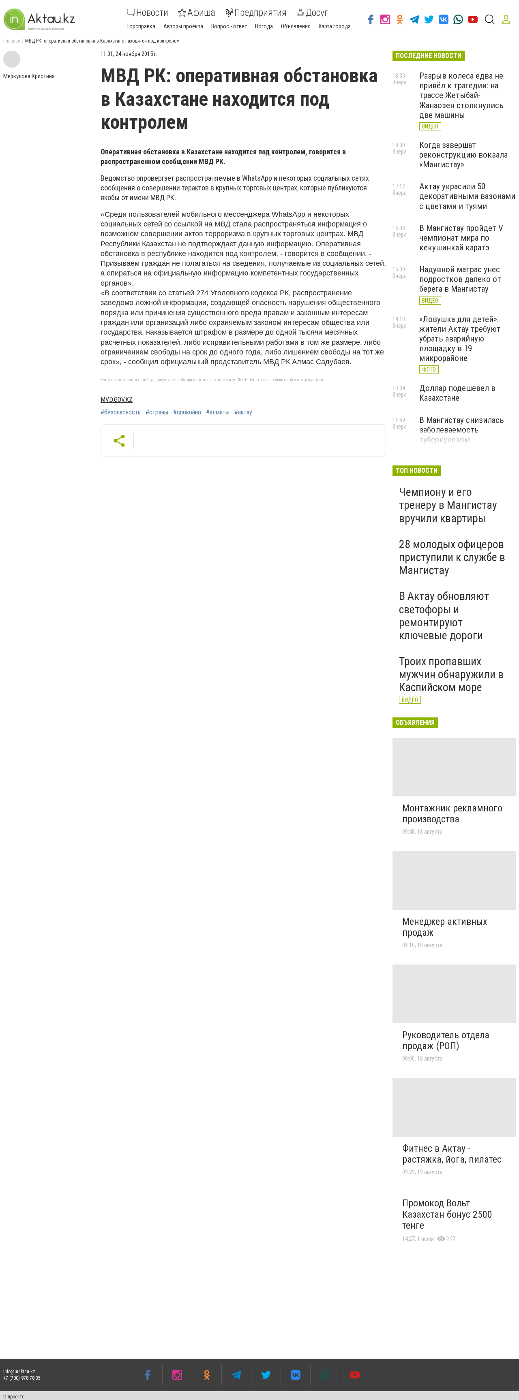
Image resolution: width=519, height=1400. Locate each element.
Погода (264, 26)
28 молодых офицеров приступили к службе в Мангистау (452, 557)
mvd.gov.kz (117, 399)
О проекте (13, 1397)
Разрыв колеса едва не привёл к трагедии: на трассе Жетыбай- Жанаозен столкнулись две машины (461, 95)
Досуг (317, 13)
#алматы (217, 412)
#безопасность (121, 412)
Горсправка (141, 26)
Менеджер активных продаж (444, 927)
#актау (243, 412)
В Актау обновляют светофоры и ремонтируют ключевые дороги (444, 615)
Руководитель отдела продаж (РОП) (445, 1040)
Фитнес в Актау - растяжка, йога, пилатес (452, 1154)
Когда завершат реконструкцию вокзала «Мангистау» (463, 154)
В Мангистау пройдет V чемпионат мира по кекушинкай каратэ (461, 237)
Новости (152, 13)
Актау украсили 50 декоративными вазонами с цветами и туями (467, 196)
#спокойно (187, 412)
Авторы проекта (183, 26)
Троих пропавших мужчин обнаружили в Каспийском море (451, 674)
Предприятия (260, 13)
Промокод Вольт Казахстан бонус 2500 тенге (447, 1214)
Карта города (335, 26)
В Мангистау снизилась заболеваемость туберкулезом (461, 429)
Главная (11, 41)
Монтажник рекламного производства (452, 813)
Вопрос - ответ (229, 26)
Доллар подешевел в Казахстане (457, 393)
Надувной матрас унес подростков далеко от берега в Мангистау (460, 279)
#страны (157, 412)
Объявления (296, 26)
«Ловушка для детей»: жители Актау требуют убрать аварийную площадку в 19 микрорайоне (460, 338)
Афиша (201, 13)
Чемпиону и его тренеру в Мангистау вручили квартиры (448, 505)
